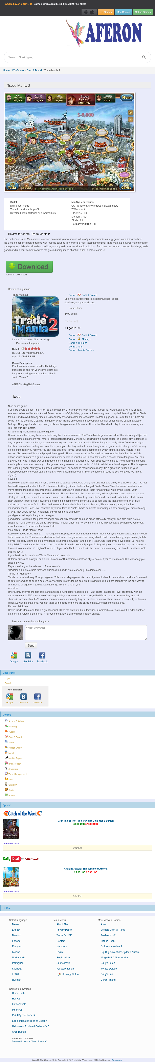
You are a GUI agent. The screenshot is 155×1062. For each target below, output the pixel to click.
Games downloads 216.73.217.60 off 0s (45, 4)
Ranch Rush (108, 940)
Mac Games (123, 12)
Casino (11, 789)
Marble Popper (15, 758)
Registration (63, 957)
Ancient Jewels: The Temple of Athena (86, 868)
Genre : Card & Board (82, 295)
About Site (62, 924)
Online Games (143, 12)
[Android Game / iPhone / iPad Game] (89, 12)
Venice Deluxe (109, 968)
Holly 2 (16, 998)
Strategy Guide (70, 974)
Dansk (15, 924)
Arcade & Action (16, 721)
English (16, 929)
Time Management (17, 774)
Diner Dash (18, 993)
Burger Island (108, 979)
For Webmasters (65, 968)
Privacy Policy (64, 929)
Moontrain (17, 1009)
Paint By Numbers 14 (23, 1015)
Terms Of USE (64, 935)
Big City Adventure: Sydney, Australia (121, 952)
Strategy (12, 784)
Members (62, 946)
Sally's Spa (107, 974)
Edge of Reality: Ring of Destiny (29, 1020)
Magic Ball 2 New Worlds (114, 957)
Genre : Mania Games (81, 350)
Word (11, 742)
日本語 (15, 974)
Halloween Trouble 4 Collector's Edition (33, 1026)
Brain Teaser (14, 763)
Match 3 (12, 752)
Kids (10, 779)
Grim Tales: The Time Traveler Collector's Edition (86, 820)
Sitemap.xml (117, 1060)
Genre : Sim (76, 346)
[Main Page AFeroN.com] (105, 33)
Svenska (17, 968)
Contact (61, 940)
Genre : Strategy (80, 339)
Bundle (11, 795)
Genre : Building (78, 342)
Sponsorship (63, 962)
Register (9, 683)
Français (17, 946)
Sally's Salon (108, 962)
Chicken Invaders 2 (111, 946)
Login (7, 678)
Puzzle (11, 731)
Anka (104, 924)
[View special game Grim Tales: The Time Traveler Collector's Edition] (11, 829)
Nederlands (18, 957)
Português (17, 962)
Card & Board (34, 70)
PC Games (106, 12)
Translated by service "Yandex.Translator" (29, 1041)
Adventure (13, 768)
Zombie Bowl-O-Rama (113, 929)
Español (16, 940)
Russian (16, 979)
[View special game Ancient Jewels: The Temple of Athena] (11, 877)
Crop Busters (19, 1031)
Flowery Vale (19, 1004)
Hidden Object (15, 747)
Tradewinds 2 (108, 935)
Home (6, 70)
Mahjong (12, 726)
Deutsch (16, 935)
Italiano (16, 952)
